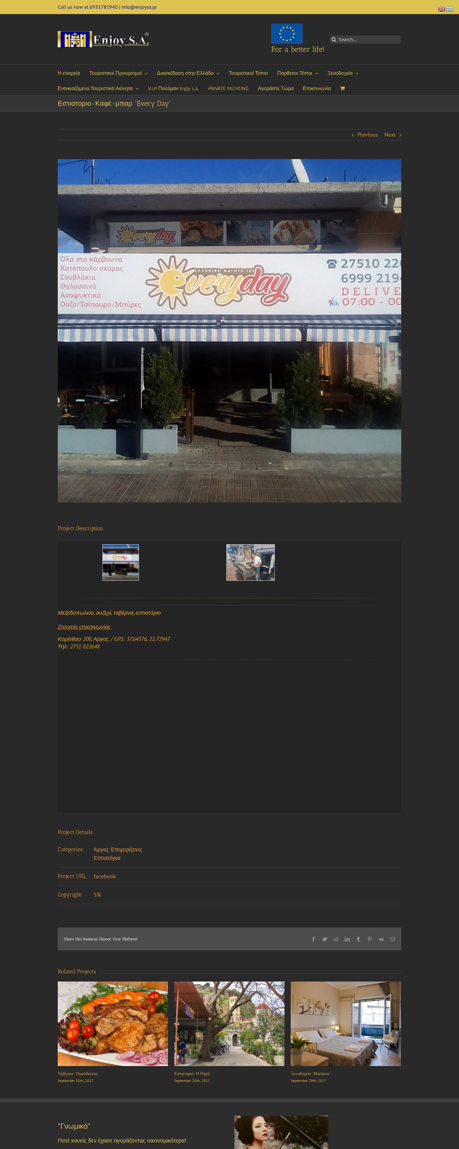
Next (390, 134)
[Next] (396, 1032)
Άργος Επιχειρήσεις (118, 849)
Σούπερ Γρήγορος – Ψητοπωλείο (87, 1073)
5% (97, 894)
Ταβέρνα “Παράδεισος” (311, 1073)
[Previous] (62, 1032)
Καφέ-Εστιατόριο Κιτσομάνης (201, 1073)
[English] (442, 8)
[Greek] (450, 8)
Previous (368, 134)
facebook (105, 876)
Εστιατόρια (107, 857)
